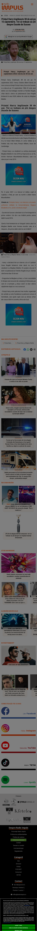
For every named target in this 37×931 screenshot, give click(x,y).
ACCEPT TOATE (18, 925)
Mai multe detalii (27, 905)
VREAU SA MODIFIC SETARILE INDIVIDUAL (18, 927)
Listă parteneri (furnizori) (7, 922)
